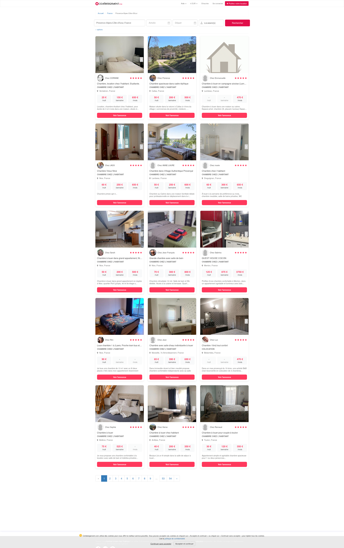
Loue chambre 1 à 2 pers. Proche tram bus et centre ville (123, 345)
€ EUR (193, 3)
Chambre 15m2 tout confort (215, 345)
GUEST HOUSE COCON (214, 258)
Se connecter (218, 3)
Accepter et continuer (184, 543)
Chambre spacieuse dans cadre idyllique (168, 83)
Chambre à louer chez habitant (164, 432)
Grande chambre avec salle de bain (166, 258)
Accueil (101, 13)
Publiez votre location (237, 3)
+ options (99, 29)
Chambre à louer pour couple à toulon (220, 432)
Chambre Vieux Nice (107, 170)
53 (163, 478)
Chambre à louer (105, 432)
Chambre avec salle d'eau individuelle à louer (171, 345)
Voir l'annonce (119, 115)
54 (170, 478)
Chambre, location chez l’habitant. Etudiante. (118, 83)
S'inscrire (205, 3)
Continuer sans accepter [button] (160, 543)
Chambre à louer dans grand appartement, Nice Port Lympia (125, 258)
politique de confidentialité (175, 538)
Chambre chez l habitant (213, 170)
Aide (183, 3)
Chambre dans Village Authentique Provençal (171, 170)
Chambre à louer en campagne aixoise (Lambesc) (225, 83)
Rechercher (237, 22)
